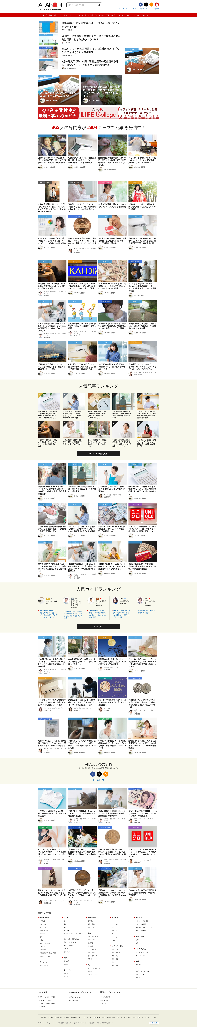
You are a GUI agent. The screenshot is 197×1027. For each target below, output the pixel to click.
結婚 (137, 943)
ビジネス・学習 (104, 15)
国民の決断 (41, 1006)
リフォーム (43, 927)
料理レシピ (91, 940)
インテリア (43, 934)
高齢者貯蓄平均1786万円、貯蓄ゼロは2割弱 (147, 612)
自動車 (66, 973)
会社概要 (43, 1017)
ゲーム (138, 968)
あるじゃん (67, 952)
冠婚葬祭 (90, 943)
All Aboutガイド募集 (44, 1000)
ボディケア (115, 930)
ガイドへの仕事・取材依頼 (46, 1003)
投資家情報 (58, 1017)
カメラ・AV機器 (141, 924)
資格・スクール (116, 956)
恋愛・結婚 (94, 15)
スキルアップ (116, 952)
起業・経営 (115, 959)
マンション (43, 924)
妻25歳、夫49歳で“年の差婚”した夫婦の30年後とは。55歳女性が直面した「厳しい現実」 (121, 614)
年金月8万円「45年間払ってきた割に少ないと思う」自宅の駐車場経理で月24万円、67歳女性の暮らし (48, 614)
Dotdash (154, 1023)
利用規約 (74, 1017)
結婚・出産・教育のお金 (71, 939)
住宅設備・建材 (44, 930)
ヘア (113, 927)
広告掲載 (67, 1017)
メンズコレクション (142, 952)
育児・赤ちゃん (92, 956)
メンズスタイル (115, 15)
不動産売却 (43, 950)
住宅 (55, 15)
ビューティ (72, 15)
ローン (66, 948)
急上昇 (45, 15)
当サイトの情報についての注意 (130, 1017)
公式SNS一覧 (143, 9)
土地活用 (42, 946)
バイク (66, 977)
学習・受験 (115, 965)
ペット (138, 977)
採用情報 (51, 1017)
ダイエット (115, 937)
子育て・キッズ (92, 959)
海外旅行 (66, 961)
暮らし (87, 15)
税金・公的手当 (68, 945)
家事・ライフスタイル (94, 936)
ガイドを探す (155, 9)
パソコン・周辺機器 (142, 921)
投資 (65, 924)
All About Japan (74, 1000)
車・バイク (150, 15)
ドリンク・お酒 (92, 974)
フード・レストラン (94, 968)
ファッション (135, 15)
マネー (60, 15)
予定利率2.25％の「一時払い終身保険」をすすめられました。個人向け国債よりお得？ (73, 615)
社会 (113, 962)
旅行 (123, 15)
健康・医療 (92, 917)
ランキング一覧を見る (98, 454)
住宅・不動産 (44, 917)
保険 (65, 927)
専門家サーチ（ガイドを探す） (47, 997)
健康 (65, 15)
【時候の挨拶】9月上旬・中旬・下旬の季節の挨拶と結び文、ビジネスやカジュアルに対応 (98, 614)
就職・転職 (115, 949)
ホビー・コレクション (142, 971)
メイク (114, 921)
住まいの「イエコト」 (46, 956)
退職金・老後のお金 (70, 942)
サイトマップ (123, 9)
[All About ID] (157, 5)
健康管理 (90, 921)
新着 (50, 15)
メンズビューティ (141, 955)
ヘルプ (154, 1017)
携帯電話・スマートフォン (144, 927)
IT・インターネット (142, 930)
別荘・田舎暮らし (45, 943)
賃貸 (41, 937)
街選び (42, 940)
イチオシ (103, 1003)
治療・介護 (91, 927)
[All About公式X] (146, 5)
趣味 (128, 15)
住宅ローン (67, 930)
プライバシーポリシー (85, 1017)
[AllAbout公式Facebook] (141, 5)
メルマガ (133, 9)
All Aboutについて (99, 1017)
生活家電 (90, 946)
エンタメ (138, 965)
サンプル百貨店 (105, 997)
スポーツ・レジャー (142, 974)
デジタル (80, 15)
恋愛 (137, 940)
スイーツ (90, 971)
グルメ (143, 15)
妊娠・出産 (91, 952)
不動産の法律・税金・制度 (48, 953)
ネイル (114, 934)
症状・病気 (91, 924)
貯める (66, 921)
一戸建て (42, 921)
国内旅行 (66, 964)
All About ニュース (75, 997)
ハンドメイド (92, 949)
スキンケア (115, 924)
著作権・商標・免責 (113, 1017)
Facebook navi (105, 1000)
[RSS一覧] (151, 5)
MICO (113, 940)
